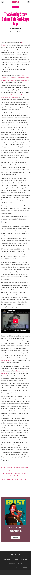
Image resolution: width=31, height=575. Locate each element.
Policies (20, 563)
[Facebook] (12, 554)
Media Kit (12, 563)
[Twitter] (15, 554)
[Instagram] (18, 554)
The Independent (12, 80)
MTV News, (24, 80)
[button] (2, 2)
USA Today (10, 77)
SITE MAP (25, 567)
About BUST (7, 559)
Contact (16, 559)
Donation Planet (6, 360)
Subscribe (24, 559)
